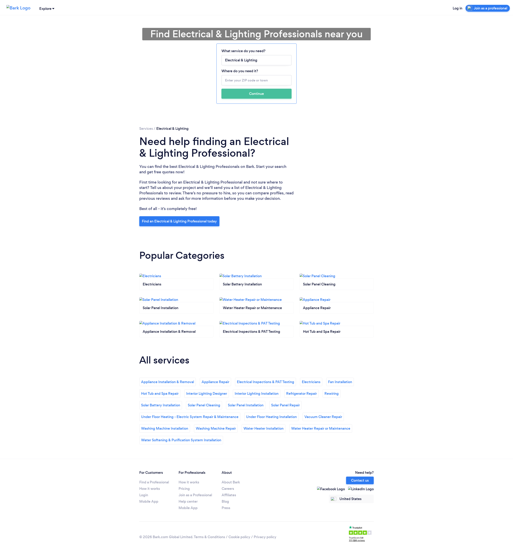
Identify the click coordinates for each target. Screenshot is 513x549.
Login (143, 495)
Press (226, 507)
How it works (149, 488)
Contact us (360, 480)
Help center (188, 501)
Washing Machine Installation (164, 428)
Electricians (311, 382)
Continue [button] (256, 93)
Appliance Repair (215, 382)
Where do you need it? (239, 71)
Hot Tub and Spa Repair (160, 393)
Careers (228, 488)
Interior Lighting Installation (257, 393)
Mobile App (148, 501)
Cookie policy (239, 537)
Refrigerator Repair (301, 393)
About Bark (231, 482)
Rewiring (331, 393)
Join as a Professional (195, 495)
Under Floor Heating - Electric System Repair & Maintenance (189, 416)
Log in (457, 8)
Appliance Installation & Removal (167, 382)
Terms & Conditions (209, 537)
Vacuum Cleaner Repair (323, 416)
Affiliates (229, 495)
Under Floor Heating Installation (271, 416)
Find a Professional (154, 482)
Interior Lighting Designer (206, 393)
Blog (225, 501)
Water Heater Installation (263, 428)
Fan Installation (340, 382)
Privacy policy (265, 537)
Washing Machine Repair (216, 428)
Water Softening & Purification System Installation (181, 440)
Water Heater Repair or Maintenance (320, 428)
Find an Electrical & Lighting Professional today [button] (179, 221)
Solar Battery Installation (160, 405)
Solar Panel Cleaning (204, 405)
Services (146, 128)
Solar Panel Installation (246, 405)
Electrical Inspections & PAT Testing (265, 382)
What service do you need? (243, 51)
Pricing (184, 488)
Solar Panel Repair (285, 405)
